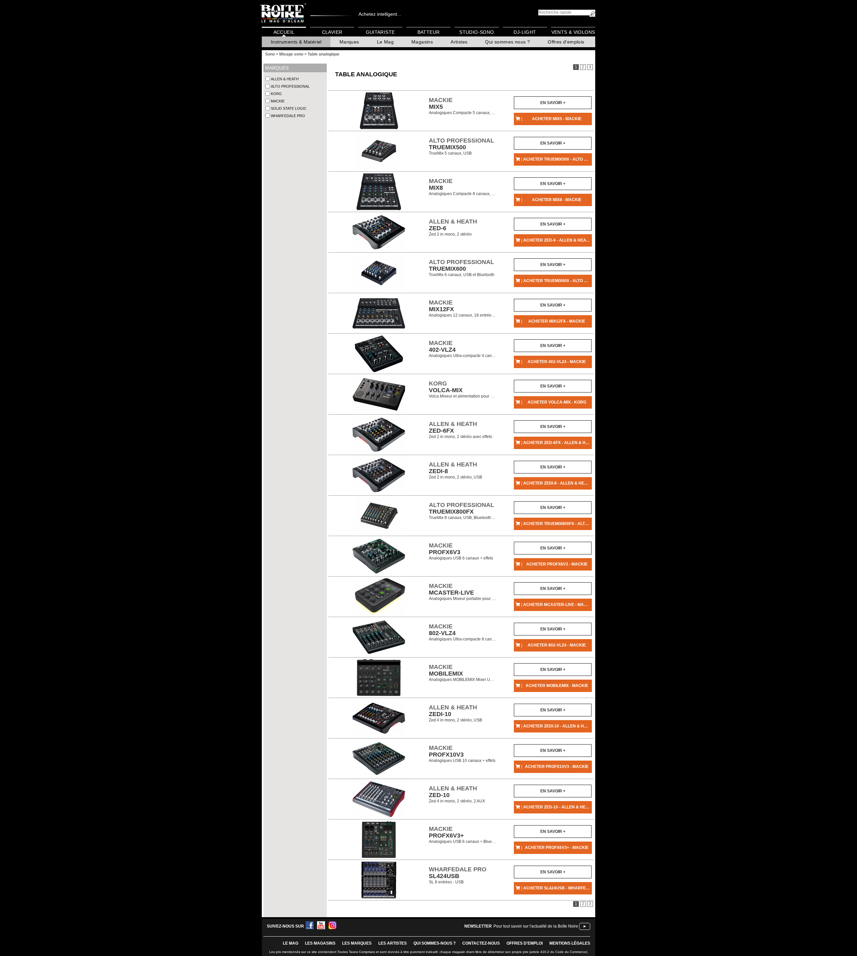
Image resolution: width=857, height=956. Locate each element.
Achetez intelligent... (380, 14)
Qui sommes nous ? (507, 42)
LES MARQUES (357, 943)
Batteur (428, 32)
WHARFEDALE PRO (288, 116)
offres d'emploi (525, 943)
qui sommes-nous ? (434, 943)
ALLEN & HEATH (285, 79)
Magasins (422, 42)
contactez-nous (481, 943)
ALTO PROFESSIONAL (290, 86)
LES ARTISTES (392, 943)
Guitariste (380, 32)
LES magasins (320, 943)
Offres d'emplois (566, 42)
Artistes (459, 42)
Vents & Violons (573, 32)
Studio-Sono (476, 32)
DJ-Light (525, 32)
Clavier (332, 32)
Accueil (284, 32)
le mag (290, 943)
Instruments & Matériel (296, 42)
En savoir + (552, 102)
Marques (349, 42)
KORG (276, 94)
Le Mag (385, 42)
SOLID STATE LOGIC (289, 108)
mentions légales (569, 943)
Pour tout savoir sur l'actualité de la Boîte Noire (535, 926)
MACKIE (278, 101)
